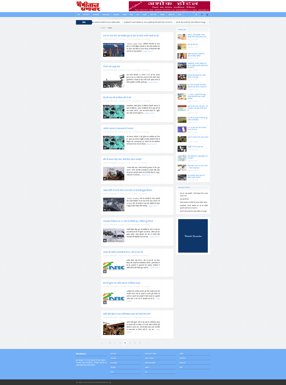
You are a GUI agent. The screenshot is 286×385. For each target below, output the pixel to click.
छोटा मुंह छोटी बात (193, 44)
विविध (131, 15)
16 (140, 343)
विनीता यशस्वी (113, 39)
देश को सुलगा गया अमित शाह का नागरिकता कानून (121, 283)
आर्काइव (162, 15)
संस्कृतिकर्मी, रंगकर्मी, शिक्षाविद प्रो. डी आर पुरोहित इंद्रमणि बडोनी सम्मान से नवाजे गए (125, 22)
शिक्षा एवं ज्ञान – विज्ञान (150, 354)
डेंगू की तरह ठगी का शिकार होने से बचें (117, 97)
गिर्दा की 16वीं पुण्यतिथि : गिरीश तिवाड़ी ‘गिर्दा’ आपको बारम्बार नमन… (197, 36)
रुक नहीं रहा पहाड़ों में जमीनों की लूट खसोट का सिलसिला (198, 119)
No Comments (146, 39)
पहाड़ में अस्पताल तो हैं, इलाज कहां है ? (198, 138)
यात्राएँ (145, 15)
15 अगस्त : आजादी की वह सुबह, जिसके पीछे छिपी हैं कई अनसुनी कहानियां (197, 96)
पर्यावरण (135, 163)
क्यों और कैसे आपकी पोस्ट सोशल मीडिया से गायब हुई (168, 22)
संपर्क (179, 15)
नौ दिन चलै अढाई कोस (111, 66)
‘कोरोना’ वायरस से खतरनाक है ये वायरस (118, 128)
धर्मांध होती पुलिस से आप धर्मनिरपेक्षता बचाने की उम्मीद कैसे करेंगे (126, 313)
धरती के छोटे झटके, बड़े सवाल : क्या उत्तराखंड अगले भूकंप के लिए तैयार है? (198, 108)
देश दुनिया (116, 15)
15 (135, 343)
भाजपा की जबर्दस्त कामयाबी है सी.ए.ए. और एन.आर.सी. (123, 252)
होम (79, 15)
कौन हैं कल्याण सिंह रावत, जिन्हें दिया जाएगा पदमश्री (122, 159)
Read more (147, 51)
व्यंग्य (137, 15)
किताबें (124, 15)
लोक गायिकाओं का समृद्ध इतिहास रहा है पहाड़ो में (198, 157)
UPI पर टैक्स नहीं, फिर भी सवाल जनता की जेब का (197, 128)
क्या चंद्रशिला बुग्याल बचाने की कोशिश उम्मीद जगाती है (196, 176)
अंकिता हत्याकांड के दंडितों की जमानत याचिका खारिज (196, 55)
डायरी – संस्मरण (149, 358)
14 (130, 343)
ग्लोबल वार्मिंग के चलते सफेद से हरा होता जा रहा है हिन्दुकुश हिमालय (127, 190)
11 (115, 343)
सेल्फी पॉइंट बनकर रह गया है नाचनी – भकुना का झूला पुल (197, 167)
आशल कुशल (106, 15)
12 (120, 343)
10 (110, 343)
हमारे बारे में (86, 15)
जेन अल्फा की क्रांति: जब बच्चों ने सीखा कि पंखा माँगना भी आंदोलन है (205, 22)
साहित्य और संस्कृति (150, 363)
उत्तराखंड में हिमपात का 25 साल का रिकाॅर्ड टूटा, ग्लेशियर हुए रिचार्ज (128, 221)
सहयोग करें (171, 15)
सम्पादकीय (96, 15)
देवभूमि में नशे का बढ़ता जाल (195, 147)
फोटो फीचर (153, 15)
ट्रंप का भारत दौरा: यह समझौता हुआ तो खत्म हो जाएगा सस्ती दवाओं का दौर (131, 35)
